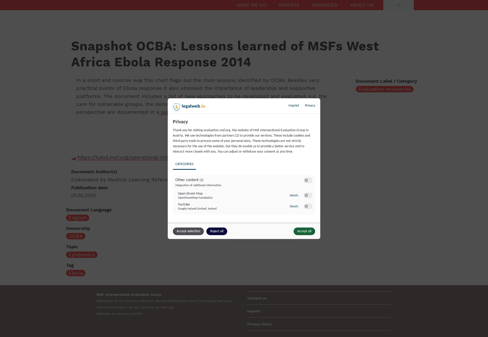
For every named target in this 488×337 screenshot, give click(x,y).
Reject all (216, 231)
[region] (244, 170)
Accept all (304, 231)
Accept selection (188, 231)
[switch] (308, 180)
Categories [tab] (184, 164)
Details (294, 195)
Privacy (310, 105)
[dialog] (244, 168)
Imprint (293, 105)
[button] (306, 180)
